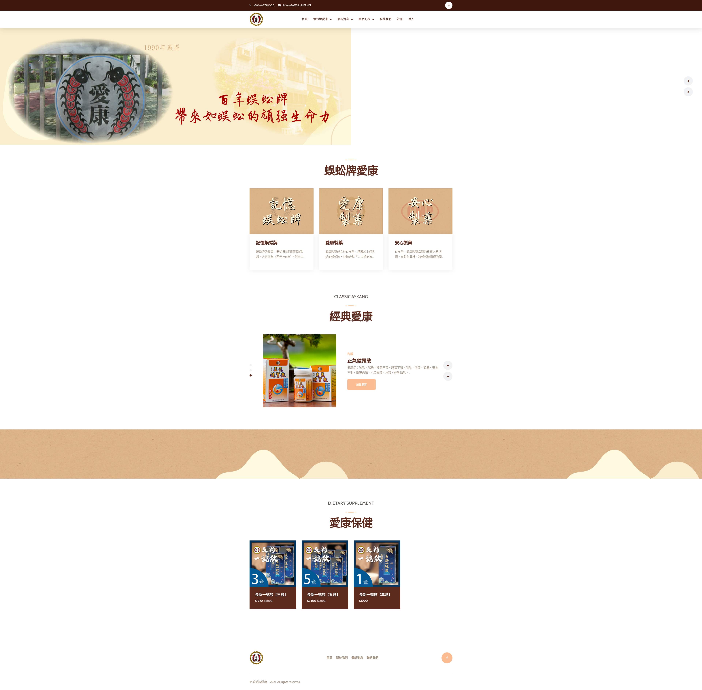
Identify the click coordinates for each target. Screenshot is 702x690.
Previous (688, 80)
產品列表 (364, 19)
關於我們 (342, 658)
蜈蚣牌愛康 (320, 19)
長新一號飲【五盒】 (323, 594)
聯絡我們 (385, 19)
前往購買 (361, 384)
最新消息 (343, 19)
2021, (273, 682)
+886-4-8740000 (263, 5)
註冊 (400, 19)
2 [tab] (251, 370)
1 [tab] (251, 365)
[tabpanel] (351, 371)
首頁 (305, 19)
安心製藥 (403, 242)
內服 (350, 354)
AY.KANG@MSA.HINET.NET (296, 5)
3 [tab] (251, 375)
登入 (411, 19)
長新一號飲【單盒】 (375, 594)
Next (688, 91)
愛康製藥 (334, 242)
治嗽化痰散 (359, 361)
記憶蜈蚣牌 (267, 242)
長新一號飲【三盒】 (271, 594)
